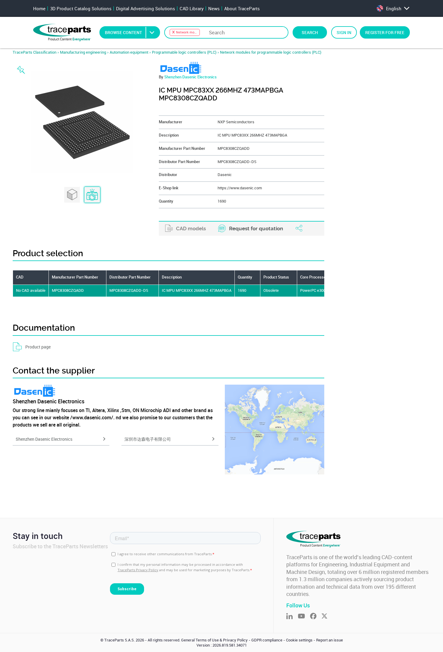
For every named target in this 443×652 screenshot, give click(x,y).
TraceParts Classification (34, 52)
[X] (327, 616)
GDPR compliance (266, 640)
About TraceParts (242, 8)
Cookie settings (299, 640)
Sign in (344, 32)
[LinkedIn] (292, 616)
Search (310, 32)
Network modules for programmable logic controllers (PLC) (270, 52)
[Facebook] (316, 616)
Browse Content (123, 32)
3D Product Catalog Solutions (81, 8)
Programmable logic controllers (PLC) (184, 52)
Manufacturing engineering (83, 52)
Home (39, 8)
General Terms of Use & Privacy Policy (214, 640)
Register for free (384, 32)
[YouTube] (304, 616)
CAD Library (192, 8)
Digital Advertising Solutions (145, 8)
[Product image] (92, 195)
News (214, 8)
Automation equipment (129, 52)
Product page (38, 347)
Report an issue (329, 640)
